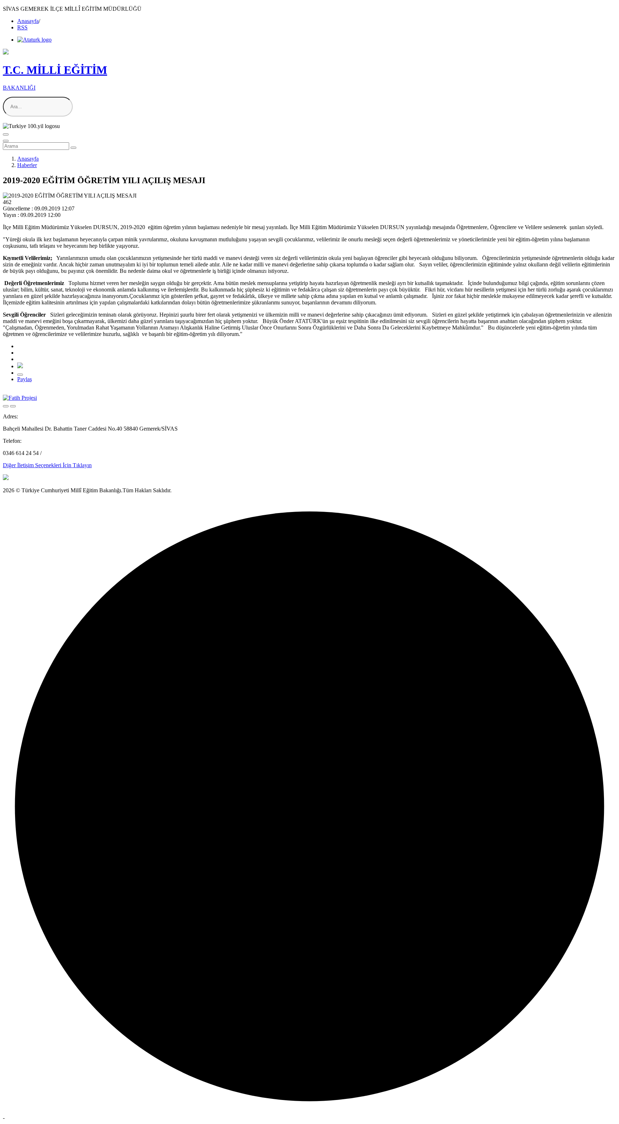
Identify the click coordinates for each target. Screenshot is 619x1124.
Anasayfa (28, 21)
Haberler (27, 165)
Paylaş (24, 379)
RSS (22, 27)
